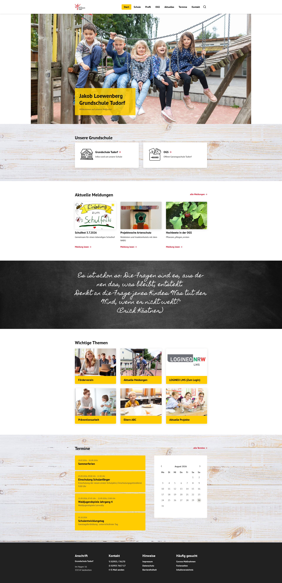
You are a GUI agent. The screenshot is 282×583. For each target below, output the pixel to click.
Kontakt (196, 6)
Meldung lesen (82, 246)
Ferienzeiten (182, 565)
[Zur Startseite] (80, 7)
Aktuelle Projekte (179, 419)
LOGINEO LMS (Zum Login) (184, 380)
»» (195, 466)
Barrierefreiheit (149, 569)
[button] (204, 6)
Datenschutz (148, 565)
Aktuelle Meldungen (135, 380)
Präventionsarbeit (88, 419)
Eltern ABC (130, 419)
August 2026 (181, 466)
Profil (148, 6)
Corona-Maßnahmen (186, 561)
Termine (183, 6)
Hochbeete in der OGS (179, 232)
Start (126, 6)
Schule (137, 6)
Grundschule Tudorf (106, 152)
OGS (157, 6)
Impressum (147, 561)
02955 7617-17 (118, 565)
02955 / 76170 (118, 561)
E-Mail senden (117, 569)
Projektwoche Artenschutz (135, 232)
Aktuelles (169, 6)
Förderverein (85, 380)
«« (165, 466)
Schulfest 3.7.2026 (86, 232)
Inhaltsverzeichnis (184, 569)
